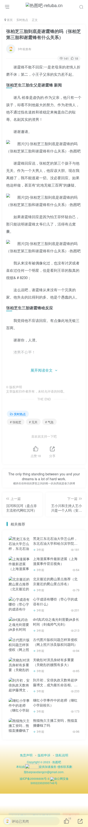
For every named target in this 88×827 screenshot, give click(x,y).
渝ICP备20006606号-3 (34, 778)
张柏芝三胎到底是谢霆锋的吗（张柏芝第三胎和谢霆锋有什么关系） (43, 34)
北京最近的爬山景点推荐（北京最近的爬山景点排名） (55, 581)
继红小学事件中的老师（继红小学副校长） (55, 702)
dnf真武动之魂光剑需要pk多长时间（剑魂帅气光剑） (56, 622)
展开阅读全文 (42, 370)
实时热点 (22, 20)
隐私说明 (61, 755)
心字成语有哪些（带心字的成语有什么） (55, 601)
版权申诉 (44, 755)
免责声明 (26, 755)
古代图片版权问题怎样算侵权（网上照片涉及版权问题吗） (55, 642)
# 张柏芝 (15, 422)
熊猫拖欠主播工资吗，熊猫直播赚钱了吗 (55, 723)
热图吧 (56, 762)
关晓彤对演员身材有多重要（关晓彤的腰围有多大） (53, 662)
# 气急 (49, 422)
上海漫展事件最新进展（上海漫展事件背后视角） (55, 561)
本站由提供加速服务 (36, 767)
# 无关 (33, 422)
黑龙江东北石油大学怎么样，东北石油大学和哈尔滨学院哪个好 (55, 543)
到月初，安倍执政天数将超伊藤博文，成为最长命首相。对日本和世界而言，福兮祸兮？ (55, 684)
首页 (9, 20)
